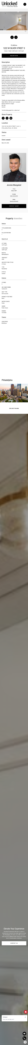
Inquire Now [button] (14, 55)
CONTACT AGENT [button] (14, 206)
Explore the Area (14, 408)
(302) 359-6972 (14, 196)
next (16, 37)
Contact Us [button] (14, 943)
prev (12, 37)
